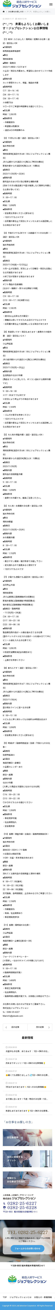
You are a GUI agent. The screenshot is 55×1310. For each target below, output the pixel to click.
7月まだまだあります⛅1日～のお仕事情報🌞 (26, 1087)
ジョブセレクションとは (20, 1297)
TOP (5, 1297)
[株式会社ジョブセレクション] (27, 1279)
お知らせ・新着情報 (43, 1297)
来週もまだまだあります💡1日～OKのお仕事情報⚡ (27, 1111)
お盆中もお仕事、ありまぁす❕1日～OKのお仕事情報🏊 (27, 1051)
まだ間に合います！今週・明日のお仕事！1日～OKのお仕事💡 (27, 1099)
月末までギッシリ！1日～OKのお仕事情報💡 (25, 1063)
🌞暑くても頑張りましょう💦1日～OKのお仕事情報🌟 (27, 1075)
